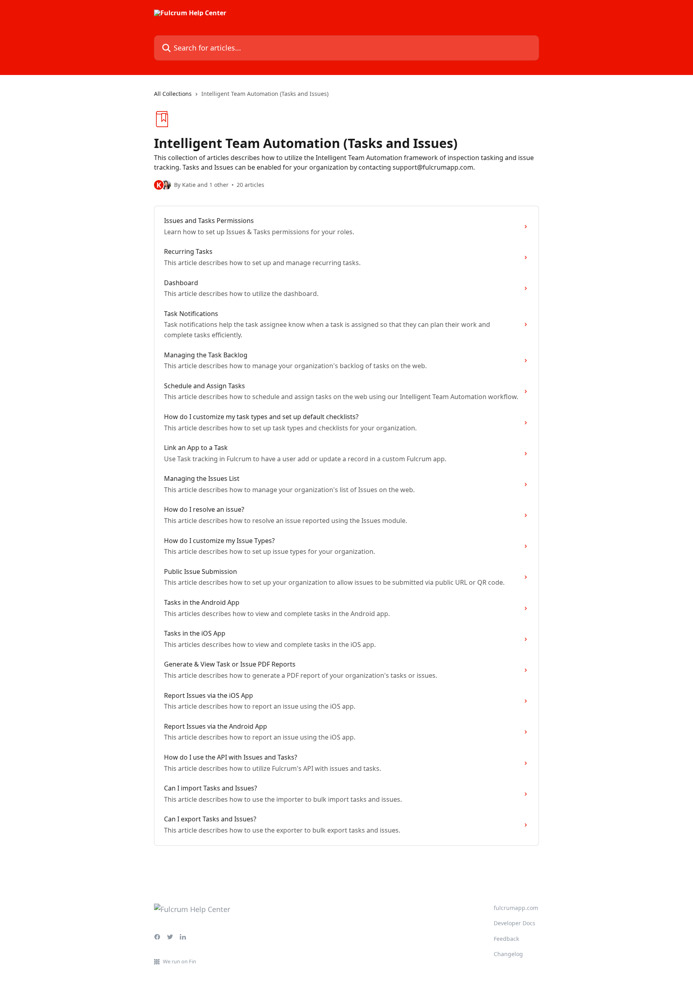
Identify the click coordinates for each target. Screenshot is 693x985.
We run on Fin (179, 961)
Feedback (506, 938)
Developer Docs (514, 923)
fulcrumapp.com (516, 908)
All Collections (173, 93)
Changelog (508, 954)
